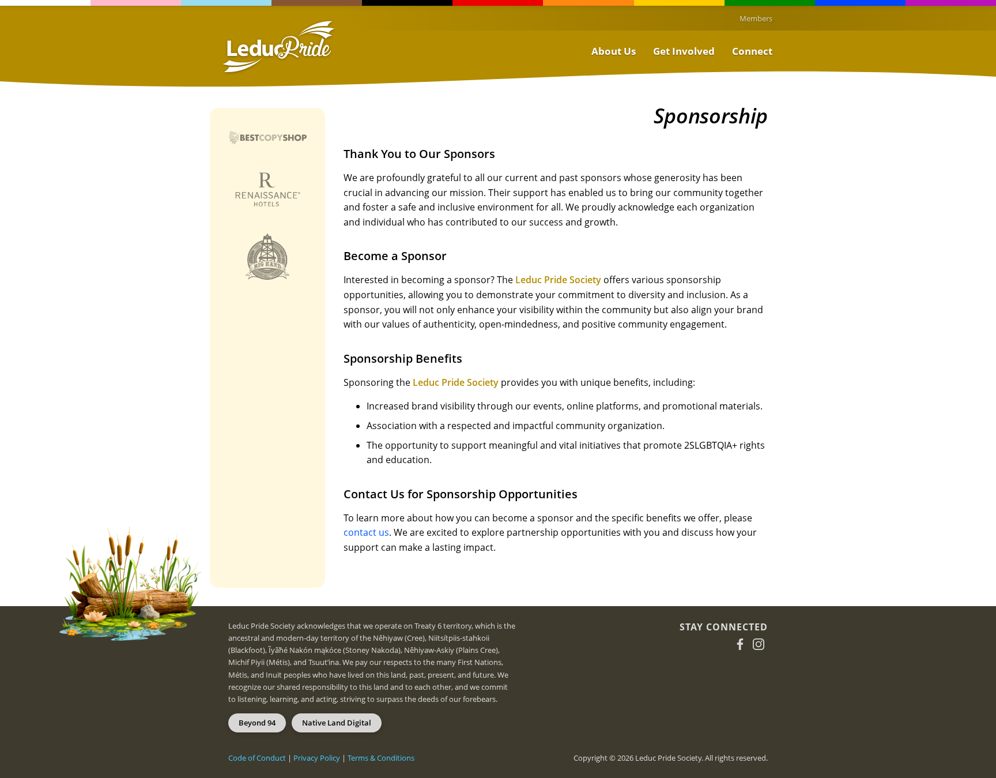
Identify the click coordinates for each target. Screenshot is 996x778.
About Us (613, 51)
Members (756, 18)
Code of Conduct (257, 758)
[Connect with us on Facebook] (740, 644)
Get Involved (684, 51)
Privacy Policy (316, 758)
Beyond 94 (257, 722)
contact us (366, 532)
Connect (752, 51)
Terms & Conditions (381, 758)
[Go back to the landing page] (278, 47)
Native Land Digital (336, 722)
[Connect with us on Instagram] (758, 644)
